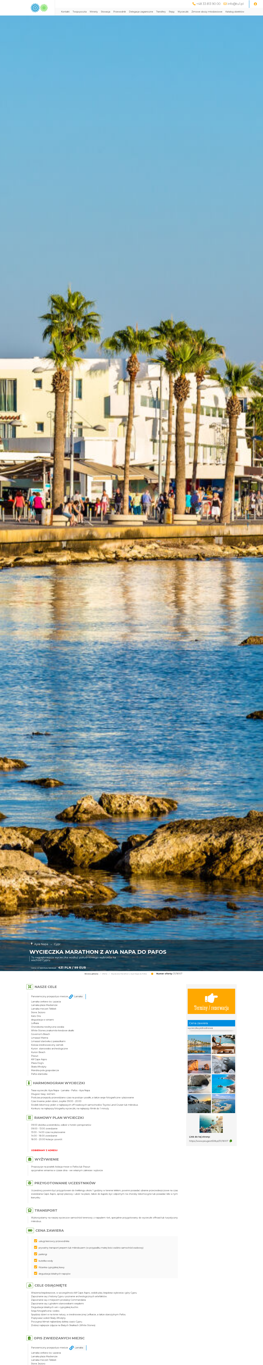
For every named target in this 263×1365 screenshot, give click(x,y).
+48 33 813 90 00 (208, 4)
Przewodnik (119, 11)
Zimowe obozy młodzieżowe (206, 11)
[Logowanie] (255, 4)
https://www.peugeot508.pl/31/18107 (208, 1141)
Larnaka (78, 996)
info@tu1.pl (235, 4)
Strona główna (91, 974)
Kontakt (65, 11)
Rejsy (172, 11)
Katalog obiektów (234, 11)
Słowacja (105, 11)
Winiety (94, 11)
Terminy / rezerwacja (211, 1007)
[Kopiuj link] (231, 1140)
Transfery (161, 11)
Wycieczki (183, 11)
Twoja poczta (80, 11)
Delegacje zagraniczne (141, 11)
